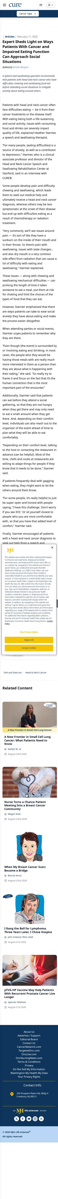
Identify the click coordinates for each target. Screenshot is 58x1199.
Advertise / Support (29, 1035)
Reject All (29, 640)
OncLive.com (29, 1054)
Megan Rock (14, 813)
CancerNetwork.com (29, 1047)
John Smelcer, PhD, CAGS (20, 937)
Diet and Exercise (13, 672)
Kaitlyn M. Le (14, 749)
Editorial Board (29, 1039)
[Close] (52, 547)
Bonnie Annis (15, 875)
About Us (29, 1032)
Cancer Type (25, 13)
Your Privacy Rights (29, 1076)
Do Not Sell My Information (29, 1069)
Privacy (29, 1065)
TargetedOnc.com (29, 1050)
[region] (28, 599)
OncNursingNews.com (29, 1058)
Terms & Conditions (29, 1061)
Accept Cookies (29, 648)
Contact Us (29, 1043)
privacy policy (17, 655)
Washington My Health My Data (29, 1073)
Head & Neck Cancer (36, 672)
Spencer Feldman (17, 1002)
